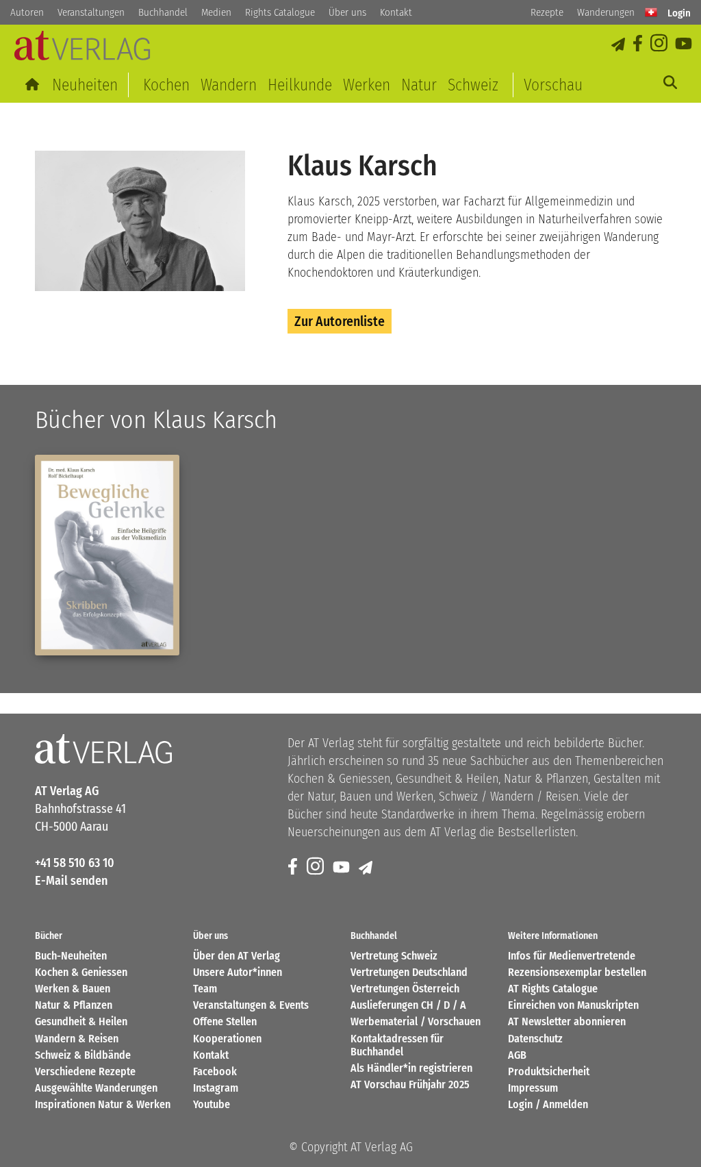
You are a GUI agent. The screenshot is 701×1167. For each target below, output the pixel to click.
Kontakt (396, 12)
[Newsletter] (366, 867)
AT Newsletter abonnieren (567, 1021)
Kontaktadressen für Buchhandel (397, 1045)
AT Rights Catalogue (553, 988)
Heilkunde (300, 85)
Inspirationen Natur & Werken (102, 1104)
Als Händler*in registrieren (411, 1068)
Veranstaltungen (91, 12)
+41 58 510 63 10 (74, 862)
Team (205, 988)
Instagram (215, 1087)
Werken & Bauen (72, 988)
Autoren (27, 12)
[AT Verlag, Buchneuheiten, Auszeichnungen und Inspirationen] (82, 49)
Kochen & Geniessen (81, 972)
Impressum (533, 1087)
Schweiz (473, 85)
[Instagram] (660, 44)
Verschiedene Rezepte (85, 1071)
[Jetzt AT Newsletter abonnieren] (619, 44)
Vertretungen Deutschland (409, 972)
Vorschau (553, 85)
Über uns (347, 12)
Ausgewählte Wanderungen (96, 1087)
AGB (517, 1055)
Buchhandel (163, 12)
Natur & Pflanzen (73, 1005)
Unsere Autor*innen (237, 972)
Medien (216, 12)
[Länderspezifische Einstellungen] (651, 12)
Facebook (215, 1071)
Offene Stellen (225, 1021)
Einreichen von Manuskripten (573, 1005)
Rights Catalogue (280, 12)
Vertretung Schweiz (393, 955)
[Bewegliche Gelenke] (107, 555)
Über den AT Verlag (236, 955)
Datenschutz (535, 1038)
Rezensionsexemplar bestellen (577, 972)
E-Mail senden (71, 880)
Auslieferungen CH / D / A (408, 1005)
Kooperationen (227, 1038)
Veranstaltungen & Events (251, 1005)
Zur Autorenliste (339, 321)
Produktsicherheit (548, 1071)
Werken (366, 85)
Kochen (166, 85)
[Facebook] (639, 44)
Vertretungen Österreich (404, 988)
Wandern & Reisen (76, 1038)
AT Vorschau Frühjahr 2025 (410, 1084)
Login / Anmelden (548, 1104)
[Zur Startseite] (33, 85)
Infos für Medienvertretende (571, 955)
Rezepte (547, 12)
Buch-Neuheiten (71, 955)
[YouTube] (684, 44)
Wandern (229, 85)
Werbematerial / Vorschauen (415, 1021)
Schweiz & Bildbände (83, 1055)
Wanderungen (606, 12)
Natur (419, 85)
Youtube (211, 1104)
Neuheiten (85, 85)
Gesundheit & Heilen (81, 1021)
